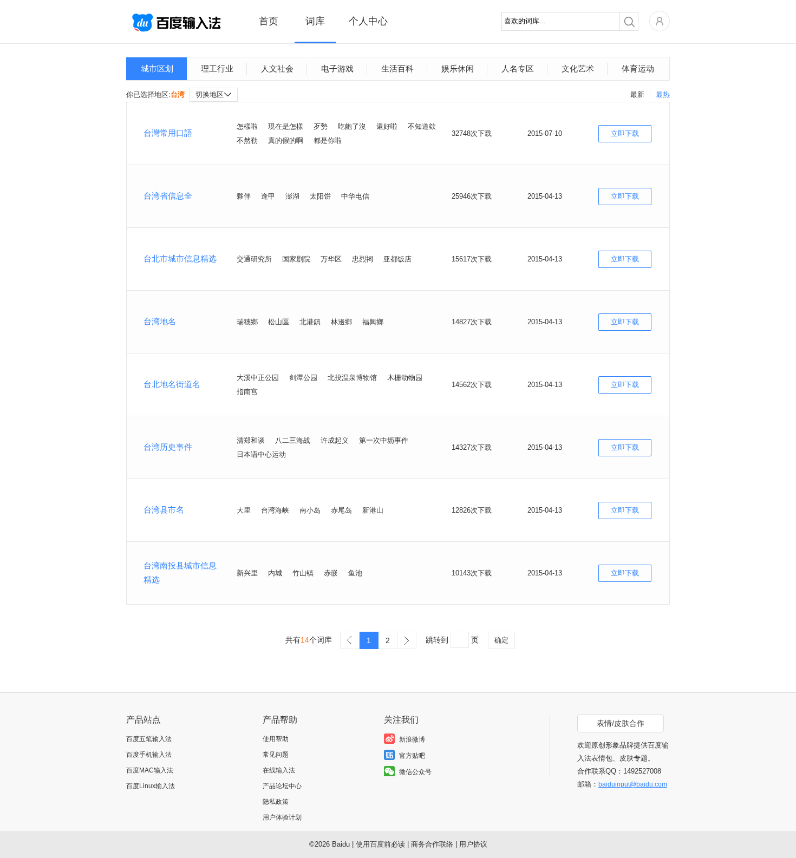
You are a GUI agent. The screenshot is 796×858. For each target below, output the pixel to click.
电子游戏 (337, 68)
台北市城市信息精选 (180, 258)
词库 (315, 21)
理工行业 (217, 68)
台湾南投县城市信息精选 (180, 572)
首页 (268, 21)
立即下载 (625, 133)
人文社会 (277, 68)
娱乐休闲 (457, 68)
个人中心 (368, 21)
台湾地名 (159, 321)
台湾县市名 (163, 509)
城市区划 (157, 68)
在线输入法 (279, 770)
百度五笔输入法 (149, 739)
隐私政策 (276, 801)
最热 (663, 94)
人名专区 (517, 68)
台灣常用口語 (167, 132)
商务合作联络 (432, 844)
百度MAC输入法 (149, 770)
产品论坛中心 (282, 786)
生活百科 (397, 68)
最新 (637, 94)
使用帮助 (276, 739)
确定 (501, 640)
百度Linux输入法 (150, 786)
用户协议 (473, 844)
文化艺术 (578, 68)
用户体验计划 (282, 817)
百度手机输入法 (149, 754)
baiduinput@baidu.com (632, 784)
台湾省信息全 (167, 195)
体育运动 (638, 68)
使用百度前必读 (380, 844)
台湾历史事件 (167, 446)
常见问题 (276, 754)
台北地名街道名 (171, 384)
